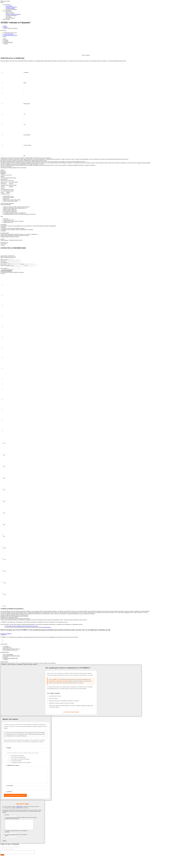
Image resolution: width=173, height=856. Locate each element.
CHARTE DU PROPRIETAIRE (10, 658)
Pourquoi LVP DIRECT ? (11, 7)
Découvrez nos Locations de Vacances (11, 649)
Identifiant (7, 831)
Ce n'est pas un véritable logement (18, 757)
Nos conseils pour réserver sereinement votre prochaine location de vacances (21, 626)
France (4, 36)
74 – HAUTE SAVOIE (8, 34)
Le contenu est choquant (16, 760)
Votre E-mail (10, 785)
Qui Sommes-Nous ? (7, 647)
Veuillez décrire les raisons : (13, 765)
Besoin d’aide (19, 806)
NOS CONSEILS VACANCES (10, 650)
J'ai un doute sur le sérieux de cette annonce (20, 759)
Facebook (7, 814)
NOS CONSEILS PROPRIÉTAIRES (11, 656)
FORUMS (5, 657)
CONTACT (5, 659)
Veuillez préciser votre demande (12, 818)
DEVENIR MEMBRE (8, 654)
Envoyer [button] (2, 854)
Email (6, 835)
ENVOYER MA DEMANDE (6, 271)
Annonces (5, 27)
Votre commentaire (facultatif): (7, 849)
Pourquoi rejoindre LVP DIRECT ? (13, 14)
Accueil (5, 25)
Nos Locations (9, 5)
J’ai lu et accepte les (7, 269)
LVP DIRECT (6, 646)
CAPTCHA (9, 791)
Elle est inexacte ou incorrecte (17, 755)
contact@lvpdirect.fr (46, 627)
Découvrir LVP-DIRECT (6, 633)
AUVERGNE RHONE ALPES (10, 35)
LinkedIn (9, 747)
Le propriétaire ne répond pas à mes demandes (21, 762)
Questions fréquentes (10, 8)
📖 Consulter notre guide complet (71, 712)
